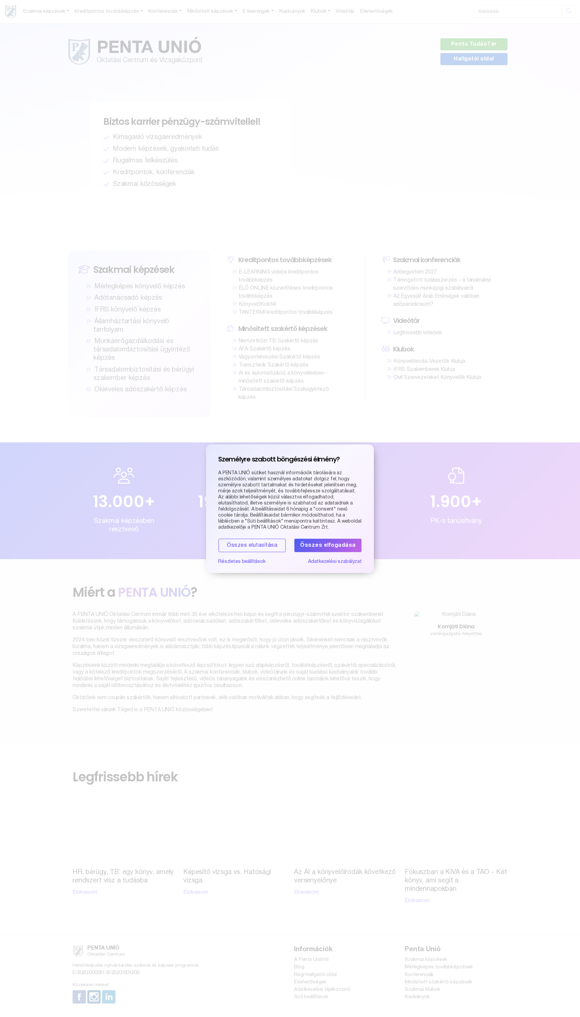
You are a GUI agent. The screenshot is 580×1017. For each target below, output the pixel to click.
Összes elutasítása (252, 545)
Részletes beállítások (241, 562)
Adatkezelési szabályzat (335, 562)
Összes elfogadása (328, 545)
